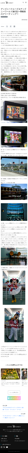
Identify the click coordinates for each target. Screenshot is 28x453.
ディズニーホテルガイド (20, 440)
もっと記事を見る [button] (14, 392)
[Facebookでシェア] (10, 26)
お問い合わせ (4, 438)
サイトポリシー (4, 440)
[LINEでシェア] (14, 26)
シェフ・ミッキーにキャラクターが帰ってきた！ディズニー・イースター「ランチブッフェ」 (10, 384)
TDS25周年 (17, 438)
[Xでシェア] (7, 26)
